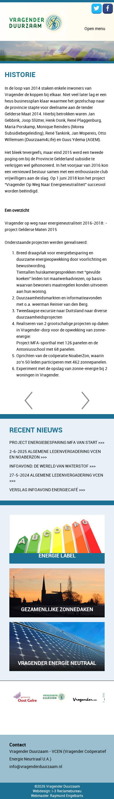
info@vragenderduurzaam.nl (35, 766)
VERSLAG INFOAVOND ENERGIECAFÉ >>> (47, 489)
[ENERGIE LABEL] (57, 562)
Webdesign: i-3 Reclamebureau (57, 790)
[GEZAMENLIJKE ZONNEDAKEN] (57, 616)
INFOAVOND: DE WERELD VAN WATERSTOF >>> (52, 466)
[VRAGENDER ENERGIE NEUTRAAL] (57, 669)
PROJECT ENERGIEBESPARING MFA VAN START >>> (56, 442)
